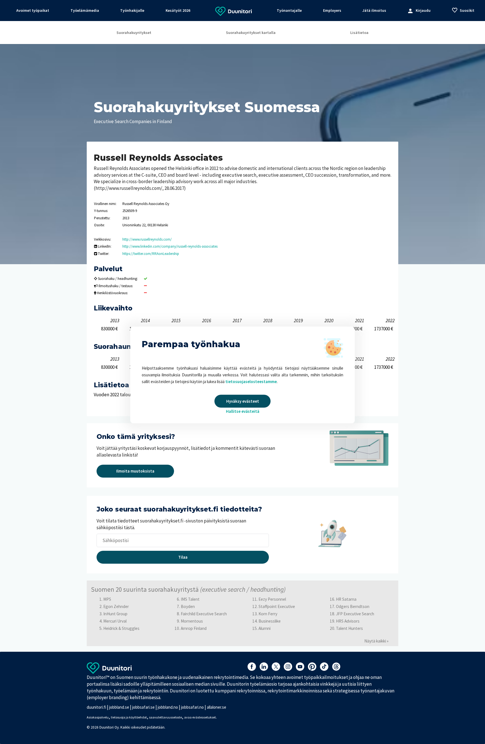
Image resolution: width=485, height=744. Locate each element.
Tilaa (182, 557)
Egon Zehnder (116, 606)
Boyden (188, 606)
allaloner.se (216, 707)
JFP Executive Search (355, 613)
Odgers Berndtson (352, 606)
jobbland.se (119, 707)
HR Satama (346, 599)
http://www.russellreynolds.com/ (147, 239)
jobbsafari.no (192, 707)
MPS (107, 599)
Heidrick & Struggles (121, 628)
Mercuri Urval (115, 621)
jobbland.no (168, 707)
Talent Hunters (349, 628)
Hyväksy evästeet (242, 401)
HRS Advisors (348, 621)
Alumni (264, 628)
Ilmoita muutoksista (135, 471)
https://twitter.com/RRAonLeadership (150, 253)
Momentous (192, 621)
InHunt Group (115, 613)
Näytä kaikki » (376, 641)
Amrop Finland (194, 628)
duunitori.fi (96, 707)
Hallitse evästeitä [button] (242, 411)
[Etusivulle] (233, 11)
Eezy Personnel (272, 599)
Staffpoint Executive (276, 606)
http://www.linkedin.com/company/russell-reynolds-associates (170, 246)
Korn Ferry (267, 613)
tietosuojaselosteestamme (251, 381)
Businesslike (269, 621)
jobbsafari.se (143, 707)
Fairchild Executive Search (204, 613)
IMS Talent (190, 599)
